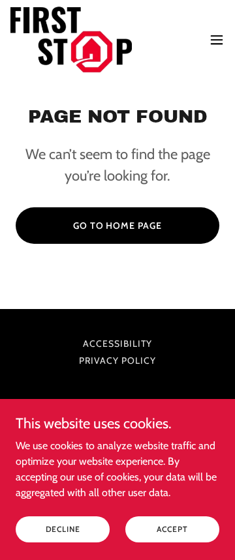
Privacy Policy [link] (117, 360)
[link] (71, 39)
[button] (217, 40)
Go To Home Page (118, 225)
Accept (172, 529)
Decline (63, 529)
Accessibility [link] (117, 343)
